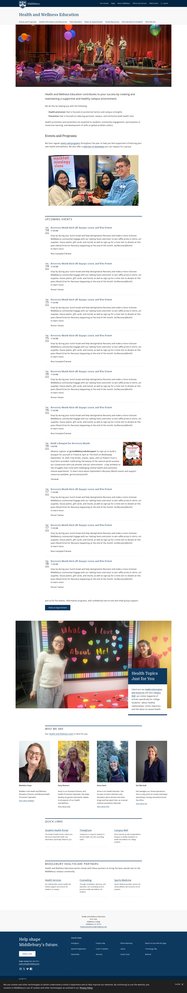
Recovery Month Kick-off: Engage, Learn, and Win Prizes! (81, 227)
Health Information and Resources (53, 22)
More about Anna (103, 806)
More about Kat (141, 804)
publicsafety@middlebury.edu (29, 964)
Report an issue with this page (155, 943)
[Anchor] (78, 135)
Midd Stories (153, 3)
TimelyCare (86, 830)
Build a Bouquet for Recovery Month (70, 443)
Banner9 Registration (78, 949)
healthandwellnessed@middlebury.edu (93, 927)
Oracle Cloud (124, 954)
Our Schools (104, 3)
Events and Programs (27, 22)
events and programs (70, 143)
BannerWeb (75, 954)
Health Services (53, 880)
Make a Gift (27, 954)
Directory (99, 954)
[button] (164, 3)
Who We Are (150, 22)
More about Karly (64, 806)
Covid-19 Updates (102, 949)
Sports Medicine (122, 880)
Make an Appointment (94, 22)
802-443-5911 (34, 961)
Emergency (75, 943)
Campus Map (100, 943)
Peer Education (76, 22)
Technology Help (151, 949)
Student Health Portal (56, 830)
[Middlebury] (29, 4)
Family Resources (112, 22)
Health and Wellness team (61, 734)
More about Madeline (26, 801)
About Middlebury (124, 3)
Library (122, 949)
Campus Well (121, 830)
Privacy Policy (86, 988)
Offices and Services (140, 3)
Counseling (85, 880)
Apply (113, 3)
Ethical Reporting (126, 943)
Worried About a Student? (132, 22)
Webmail (148, 954)
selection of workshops (93, 146)
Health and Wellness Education (49, 15)
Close (178, 984)
